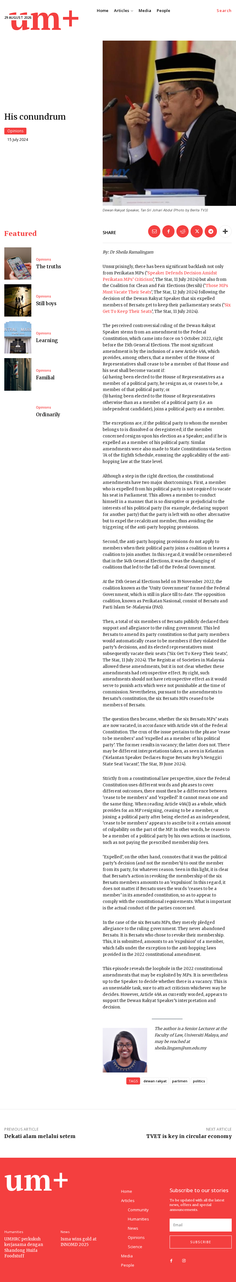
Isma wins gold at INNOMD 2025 (78, 1241)
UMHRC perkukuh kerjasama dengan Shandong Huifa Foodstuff (23, 1247)
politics (199, 1081)
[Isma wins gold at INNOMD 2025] (87, 1205)
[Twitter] (197, 231)
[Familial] (17, 374)
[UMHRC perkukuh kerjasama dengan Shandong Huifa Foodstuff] (30, 1205)
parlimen (179, 1081)
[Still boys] (17, 300)
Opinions (15, 131)
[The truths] (17, 263)
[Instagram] (184, 1261)
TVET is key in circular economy (189, 1136)
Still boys (46, 303)
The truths (48, 267)
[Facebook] (168, 231)
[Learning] (17, 337)
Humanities (13, 1231)
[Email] (154, 231)
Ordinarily (48, 414)
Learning (47, 340)
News (65, 1231)
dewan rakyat (155, 1081)
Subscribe (200, 1242)
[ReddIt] (182, 231)
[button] (224, 11)
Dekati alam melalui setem (40, 1136)
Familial (45, 378)
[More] (225, 231)
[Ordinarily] (17, 411)
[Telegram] (211, 231)
